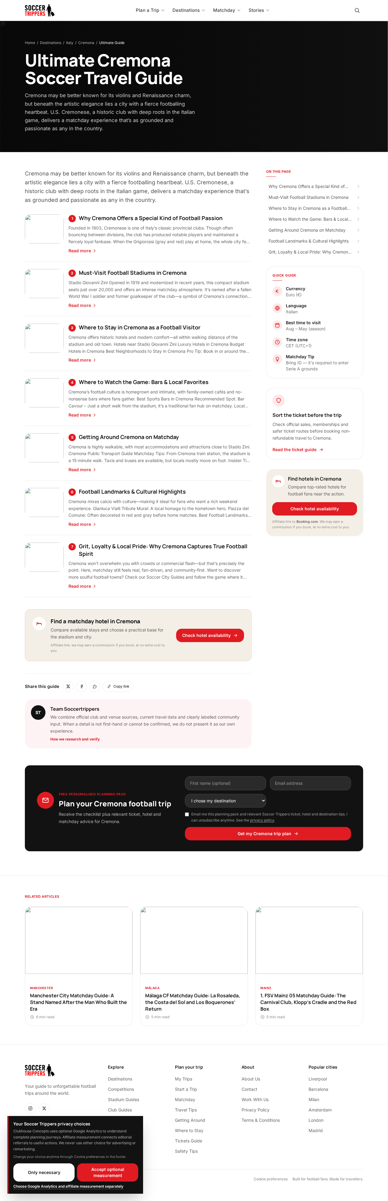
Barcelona (318, 1089)
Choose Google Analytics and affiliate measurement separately (68, 1186)
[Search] (357, 10)
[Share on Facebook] (81, 686)
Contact (249, 1089)
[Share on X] (68, 686)
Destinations (50, 42)
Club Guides (120, 1109)
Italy (69, 42)
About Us (251, 1078)
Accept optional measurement (107, 1172)
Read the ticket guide (294, 449)
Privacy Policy (255, 1109)
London (316, 1120)
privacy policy (262, 820)
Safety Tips (186, 1151)
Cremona (86, 42)
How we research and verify (75, 739)
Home (30, 42)
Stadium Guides (123, 1099)
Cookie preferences (271, 1179)
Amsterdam (320, 1109)
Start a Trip (186, 1089)
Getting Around (190, 1120)
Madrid (316, 1130)
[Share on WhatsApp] (94, 686)
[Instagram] (30, 1108)
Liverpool (318, 1078)
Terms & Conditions (261, 1120)
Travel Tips (186, 1109)
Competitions (121, 1089)
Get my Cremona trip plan (264, 833)
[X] (44, 1108)
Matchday (185, 1099)
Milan (314, 1099)
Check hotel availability (206, 635)
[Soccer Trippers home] (40, 10)
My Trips (183, 1078)
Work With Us (255, 1099)
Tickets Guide (188, 1140)
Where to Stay (189, 1130)
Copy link (121, 686)
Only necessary (44, 1172)
